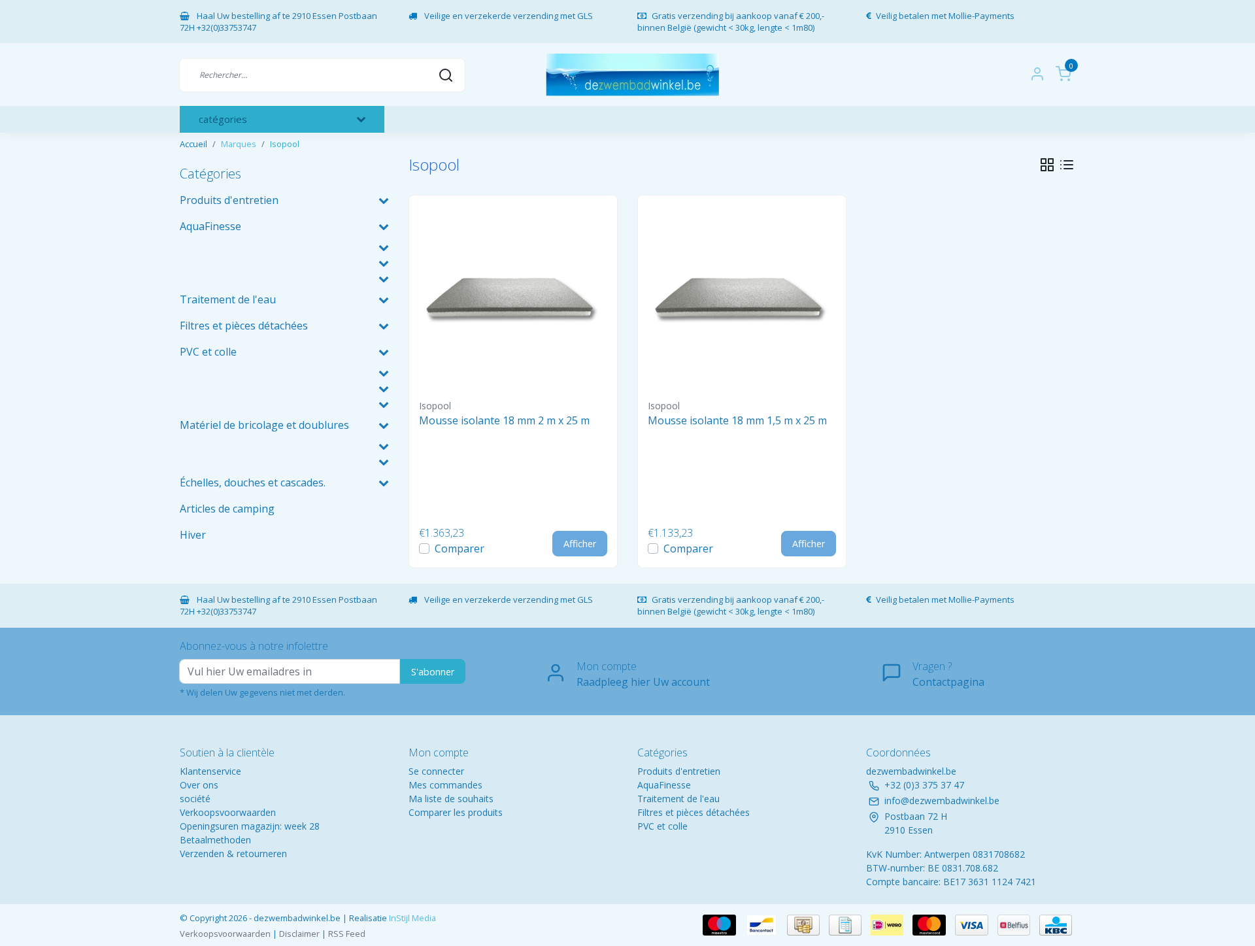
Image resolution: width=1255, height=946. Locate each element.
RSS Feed (346, 933)
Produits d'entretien (678, 771)
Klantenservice (210, 771)
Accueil (193, 144)
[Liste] (1066, 164)
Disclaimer (299, 933)
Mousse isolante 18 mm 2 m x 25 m (504, 420)
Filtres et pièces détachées (693, 812)
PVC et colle (662, 826)
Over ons (199, 785)
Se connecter (436, 771)
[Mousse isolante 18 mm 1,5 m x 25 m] (742, 299)
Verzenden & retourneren (233, 853)
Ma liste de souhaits (451, 798)
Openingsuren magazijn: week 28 (250, 826)
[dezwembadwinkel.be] (632, 75)
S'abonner (432, 672)
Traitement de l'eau (678, 798)
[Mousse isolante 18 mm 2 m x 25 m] (513, 299)
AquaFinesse (664, 785)
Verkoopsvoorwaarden (228, 812)
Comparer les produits (456, 812)
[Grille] (1047, 164)
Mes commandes (445, 785)
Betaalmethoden (215, 840)
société (195, 798)
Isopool (284, 144)
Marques (238, 144)
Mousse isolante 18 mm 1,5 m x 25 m (737, 420)
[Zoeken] (446, 74)
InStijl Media (411, 918)
